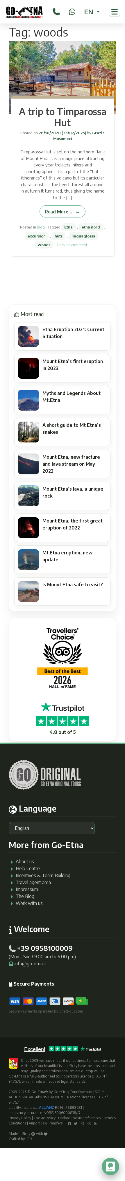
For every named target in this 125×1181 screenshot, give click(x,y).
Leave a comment (72, 244)
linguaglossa (83, 236)
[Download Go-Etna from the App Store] (89, 1123)
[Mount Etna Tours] (24, 12)
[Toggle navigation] (114, 12)
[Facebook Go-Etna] (69, 1123)
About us (25, 861)
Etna (68, 227)
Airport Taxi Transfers (46, 1123)
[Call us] (56, 10)
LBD (29, 1139)
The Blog (25, 896)
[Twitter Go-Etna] (75, 1123)
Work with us (29, 903)
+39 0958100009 (45, 948)
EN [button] (89, 12)
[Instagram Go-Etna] (82, 1123)
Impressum (27, 889)
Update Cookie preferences (79, 1118)
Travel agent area (33, 882)
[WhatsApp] (72, 10)
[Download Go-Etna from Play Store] (96, 1123)
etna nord (91, 227)
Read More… (58, 211)
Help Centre (28, 868)
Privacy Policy (20, 1118)
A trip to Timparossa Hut (62, 117)
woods (44, 244)
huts (59, 236)
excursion (37, 236)
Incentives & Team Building (43, 875)
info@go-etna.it (30, 963)
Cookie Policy (45, 1118)
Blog (41, 227)
